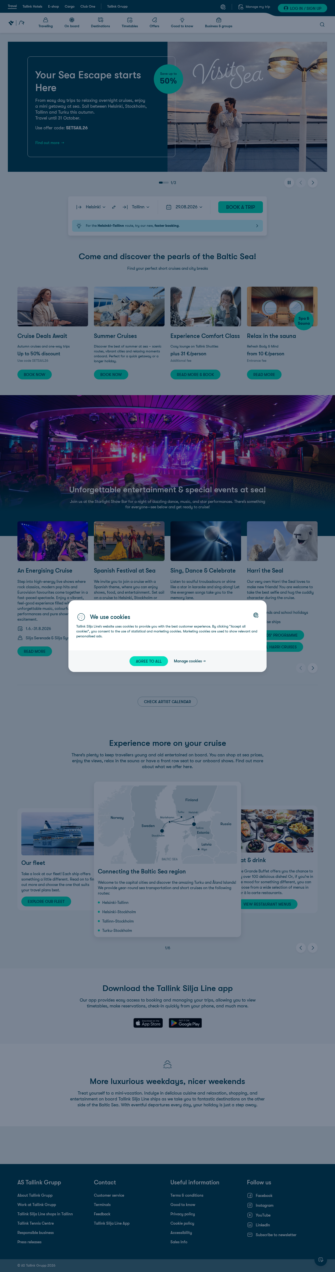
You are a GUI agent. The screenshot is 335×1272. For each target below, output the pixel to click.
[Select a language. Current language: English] (256, 615)
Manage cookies (188, 661)
